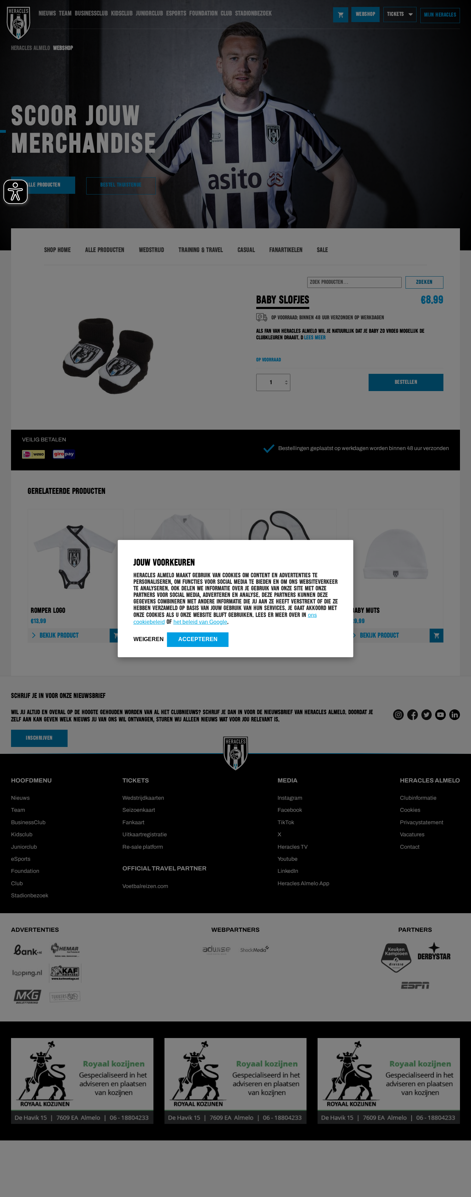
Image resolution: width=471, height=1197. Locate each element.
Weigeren (148, 639)
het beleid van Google (200, 622)
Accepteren (198, 639)
